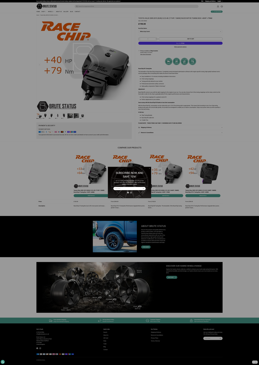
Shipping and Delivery (210, 1)
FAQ (202, 1)
